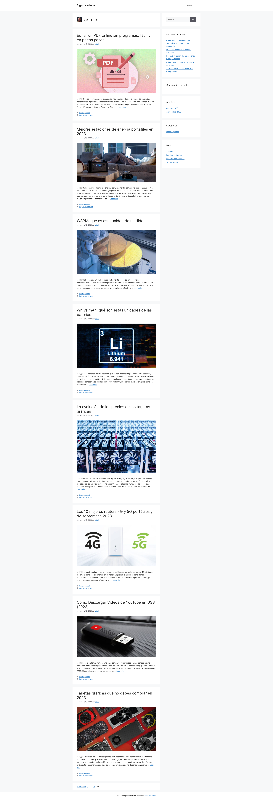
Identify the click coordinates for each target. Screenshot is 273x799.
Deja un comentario (86, 115)
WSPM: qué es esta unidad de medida (110, 221)
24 (94, 787)
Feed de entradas (174, 155)
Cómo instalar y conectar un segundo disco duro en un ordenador (178, 43)
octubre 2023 (172, 108)
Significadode (86, 5)
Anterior (81, 787)
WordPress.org (172, 162)
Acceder (170, 151)
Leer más (122, 107)
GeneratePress (150, 796)
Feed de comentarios (175, 159)
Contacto (190, 5)
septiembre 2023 (173, 112)
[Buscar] (193, 19)
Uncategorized (84, 113)
